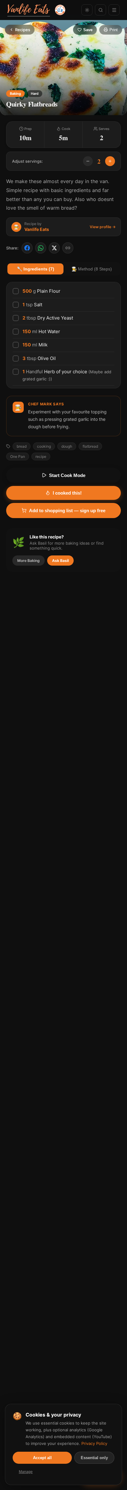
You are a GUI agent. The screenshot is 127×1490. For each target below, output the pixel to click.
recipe (40, 456)
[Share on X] (54, 247)
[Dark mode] (86, 9)
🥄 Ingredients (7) (35, 268)
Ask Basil (60, 560)
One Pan (17, 456)
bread (22, 446)
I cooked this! (67, 493)
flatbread (90, 446)
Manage (26, 1472)
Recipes (22, 29)
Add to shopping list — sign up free (67, 510)
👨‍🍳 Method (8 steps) (92, 268)
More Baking (28, 560)
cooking (44, 446)
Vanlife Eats (36, 229)
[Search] (100, 9)
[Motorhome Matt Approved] (60, 10)
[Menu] (114, 9)
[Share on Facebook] (27, 247)
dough (66, 446)
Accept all (42, 1457)
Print (113, 29)
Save (87, 29)
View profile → (103, 226)
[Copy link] (67, 247)
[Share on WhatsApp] (40, 247)
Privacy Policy (94, 1443)
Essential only (94, 1457)
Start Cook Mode (67, 475)
